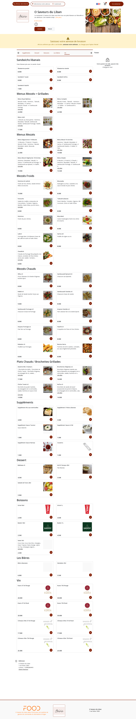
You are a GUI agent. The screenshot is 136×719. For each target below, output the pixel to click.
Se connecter (116, 4)
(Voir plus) (58, 17)
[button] (99, 4)
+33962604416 (28, 667)
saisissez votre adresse (70, 44)
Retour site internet (21, 4)
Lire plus (20, 109)
